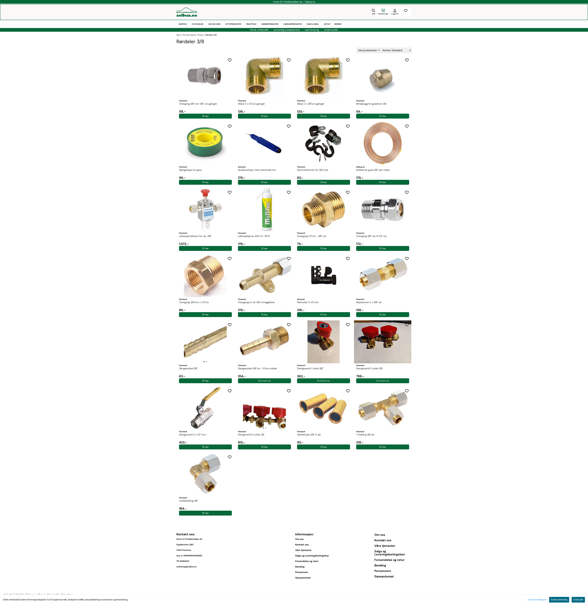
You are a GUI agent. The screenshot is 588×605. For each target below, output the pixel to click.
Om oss (299, 539)
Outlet (327, 24)
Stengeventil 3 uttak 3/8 (251, 434)
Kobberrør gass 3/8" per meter (373, 170)
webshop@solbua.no (186, 566)
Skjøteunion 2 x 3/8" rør (369, 302)
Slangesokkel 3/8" (188, 368)
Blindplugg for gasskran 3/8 (371, 103)
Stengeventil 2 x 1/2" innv (192, 434)
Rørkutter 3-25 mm (308, 302)
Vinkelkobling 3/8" (188, 500)
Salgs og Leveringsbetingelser (312, 555)
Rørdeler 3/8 (211, 35)
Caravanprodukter (292, 24)
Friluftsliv (251, 24)
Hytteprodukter (233, 24)
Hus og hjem (214, 24)
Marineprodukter (270, 24)
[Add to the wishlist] (230, 60)
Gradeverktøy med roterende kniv (257, 170)
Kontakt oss (302, 544)
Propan (201, 35)
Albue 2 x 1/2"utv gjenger (251, 103)
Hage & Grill (313, 24)
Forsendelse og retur (306, 561)
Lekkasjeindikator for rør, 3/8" (195, 236)
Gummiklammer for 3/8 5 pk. (313, 170)
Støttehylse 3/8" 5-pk (309, 434)
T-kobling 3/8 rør (365, 434)
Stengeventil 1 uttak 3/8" (310, 368)
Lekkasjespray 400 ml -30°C (254, 236)
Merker (337, 24)
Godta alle (578, 599)
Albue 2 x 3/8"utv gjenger (310, 103)
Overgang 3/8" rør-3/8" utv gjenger (198, 103)
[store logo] (186, 12)
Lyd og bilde (197, 24)
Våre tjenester (303, 550)
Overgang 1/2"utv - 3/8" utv (311, 236)
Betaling (300, 566)
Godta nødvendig (559, 599)
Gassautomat (303, 577)
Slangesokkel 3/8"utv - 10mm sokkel (257, 368)
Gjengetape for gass (190, 170)
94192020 (184, 561)
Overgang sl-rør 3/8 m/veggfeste (256, 302)
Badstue (183, 24)
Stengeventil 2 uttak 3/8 (369, 368)
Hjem (178, 35)
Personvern (301, 572)
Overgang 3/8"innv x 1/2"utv (194, 302)
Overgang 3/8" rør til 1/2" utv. (371, 236)
